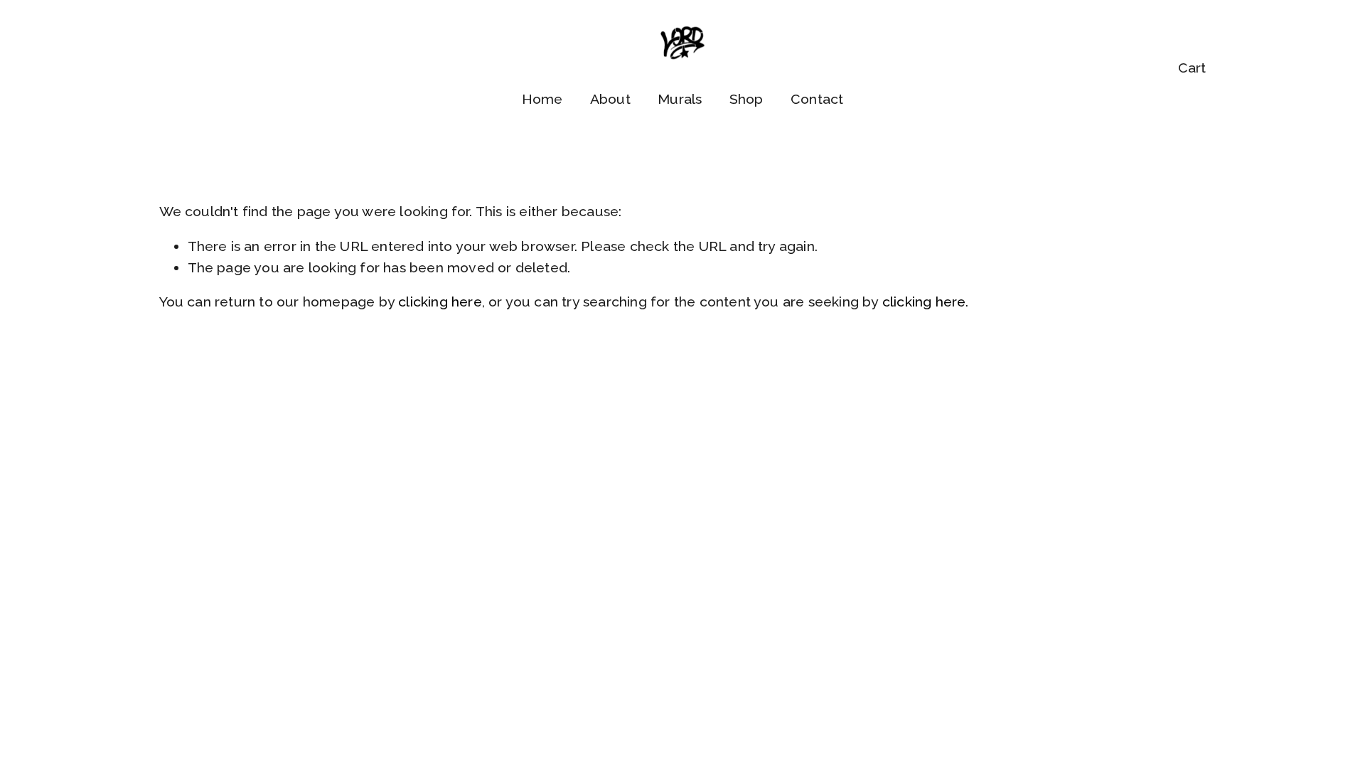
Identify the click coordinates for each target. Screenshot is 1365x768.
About (610, 99)
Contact (817, 99)
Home (542, 99)
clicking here (440, 302)
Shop (746, 99)
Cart (1192, 68)
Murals (680, 99)
